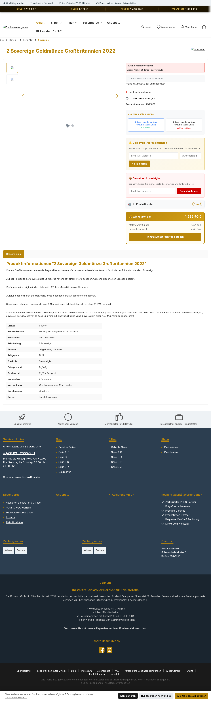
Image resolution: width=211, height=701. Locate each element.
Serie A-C (64, 452)
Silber (112, 439)
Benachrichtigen (189, 191)
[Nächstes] (117, 96)
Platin (165, 439)
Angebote (62, 494)
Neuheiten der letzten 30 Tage (23, 502)
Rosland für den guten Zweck (51, 670)
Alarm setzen (139, 163)
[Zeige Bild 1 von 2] (67, 125)
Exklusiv (10, 517)
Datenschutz (103, 670)
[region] (62, 96)
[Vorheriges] (23, 96)
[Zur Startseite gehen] (15, 27)
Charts (190, 670)
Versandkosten (97, 679)
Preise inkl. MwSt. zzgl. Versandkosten (145, 83)
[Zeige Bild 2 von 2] (72, 125)
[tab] (13, 254)
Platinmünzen (171, 447)
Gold (59, 439)
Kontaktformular (31, 477)
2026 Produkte (14, 522)
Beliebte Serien (67, 447)
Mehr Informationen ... (16, 697)
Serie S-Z (64, 466)
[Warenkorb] (204, 27)
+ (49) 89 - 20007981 (19, 453)
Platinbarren (171, 452)
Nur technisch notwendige (156, 695)
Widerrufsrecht (174, 670)
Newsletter (116, 674)
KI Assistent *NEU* (121, 494)
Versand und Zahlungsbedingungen (143, 670)
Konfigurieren (128, 695)
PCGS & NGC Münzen (18, 507)
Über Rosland (24, 670)
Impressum (86, 670)
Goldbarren (65, 471)
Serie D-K (64, 457)
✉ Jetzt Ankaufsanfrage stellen (165, 236)
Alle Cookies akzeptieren (191, 695)
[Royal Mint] (198, 52)
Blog (73, 670)
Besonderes (11, 494)
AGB (117, 670)
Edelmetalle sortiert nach (20, 512)
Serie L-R (64, 462)
